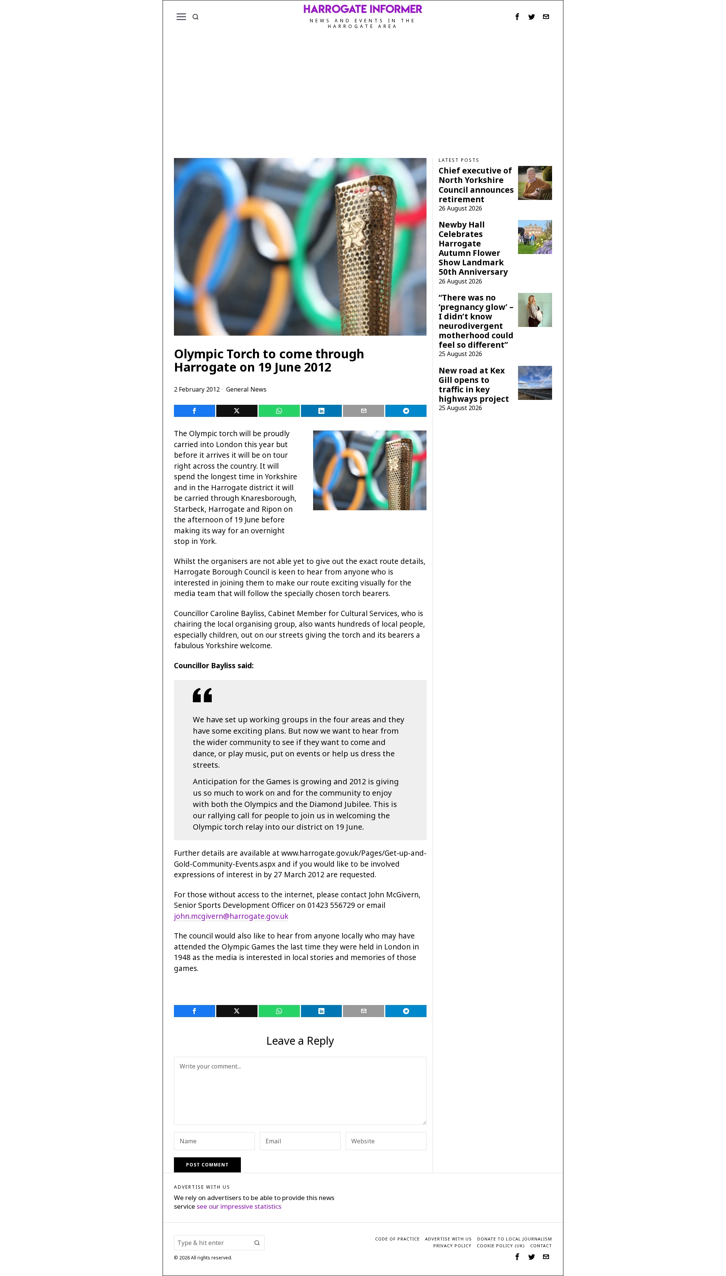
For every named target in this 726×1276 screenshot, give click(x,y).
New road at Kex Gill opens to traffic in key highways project (474, 385)
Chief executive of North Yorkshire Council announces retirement (476, 185)
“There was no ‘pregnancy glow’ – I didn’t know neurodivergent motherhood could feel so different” (476, 321)
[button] (257, 1242)
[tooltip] (517, 17)
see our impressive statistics (239, 1206)
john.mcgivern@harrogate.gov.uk (231, 916)
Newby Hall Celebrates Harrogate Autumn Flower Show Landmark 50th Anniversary (473, 248)
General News (246, 389)
